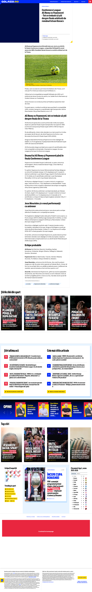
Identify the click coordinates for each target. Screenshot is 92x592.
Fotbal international (66, 1)
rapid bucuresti (10, 491)
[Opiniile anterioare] (4, 412)
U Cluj (74, 500)
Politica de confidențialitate (43, 516)
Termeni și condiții (31, 516)
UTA (74, 507)
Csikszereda (76, 509)
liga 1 (8, 501)
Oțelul (74, 490)
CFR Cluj (8, 496)
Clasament (73, 473)
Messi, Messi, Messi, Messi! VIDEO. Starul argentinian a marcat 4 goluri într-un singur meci (34, 444)
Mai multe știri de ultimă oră (14, 391)
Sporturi (76, 1)
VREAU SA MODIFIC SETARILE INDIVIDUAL (82, 582)
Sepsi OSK (75, 492)
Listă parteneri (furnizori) (47, 582)
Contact (63, 516)
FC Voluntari (76, 504)
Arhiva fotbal (45, 6)
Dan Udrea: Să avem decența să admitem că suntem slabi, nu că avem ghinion (49, 409)
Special (83, 1)
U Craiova (75, 486)
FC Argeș (75, 494)
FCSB (74, 482)
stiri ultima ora (10, 489)
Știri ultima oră (11, 351)
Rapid (74, 484)
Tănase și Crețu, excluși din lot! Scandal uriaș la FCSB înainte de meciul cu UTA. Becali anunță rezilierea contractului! (34, 313)
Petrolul (75, 480)
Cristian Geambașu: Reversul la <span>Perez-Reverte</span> (26, 409)
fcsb (13, 501)
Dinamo (75, 478)
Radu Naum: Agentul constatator (72, 409)
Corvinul (75, 488)
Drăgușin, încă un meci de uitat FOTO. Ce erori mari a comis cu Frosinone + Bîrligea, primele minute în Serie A (67, 384)
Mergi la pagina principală (57, 391)
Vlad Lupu (45, 36)
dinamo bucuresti (11, 493)
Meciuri (78, 473)
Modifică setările (55, 516)
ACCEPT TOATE (82, 577)
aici (20, 584)
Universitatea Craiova (12, 498)
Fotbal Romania (54, 1)
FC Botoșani (76, 502)
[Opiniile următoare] (11, 412)
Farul (74, 496)
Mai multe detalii (32, 576)
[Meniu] (90, 1)
